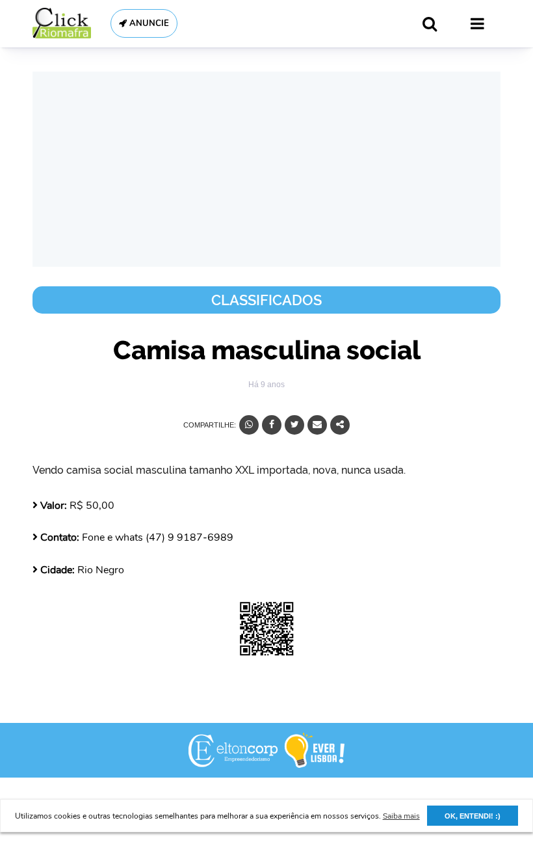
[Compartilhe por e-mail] (317, 425)
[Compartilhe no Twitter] (294, 425)
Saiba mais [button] (401, 816)
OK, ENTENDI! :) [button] (472, 816)
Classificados (266, 300)
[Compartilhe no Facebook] (271, 425)
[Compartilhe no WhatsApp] (249, 425)
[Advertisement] (266, 169)
